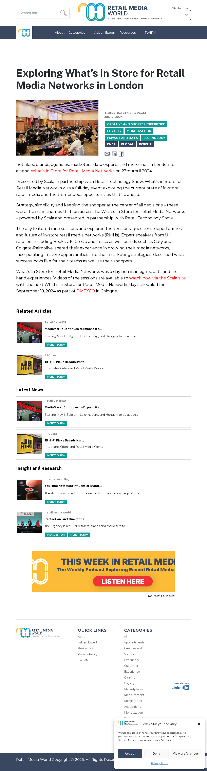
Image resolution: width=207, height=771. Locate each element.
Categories (77, 32)
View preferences (186, 753)
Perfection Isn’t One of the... (66, 519)
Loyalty (129, 683)
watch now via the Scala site (157, 278)
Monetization (133, 712)
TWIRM (150, 32)
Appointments (134, 642)
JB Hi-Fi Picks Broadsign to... (66, 362)
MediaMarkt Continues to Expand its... (73, 329)
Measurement (134, 695)
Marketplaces (133, 689)
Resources (127, 32)
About (59, 32)
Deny (156, 753)
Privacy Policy (159, 763)
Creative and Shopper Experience (133, 654)
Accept (130, 753)
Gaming (129, 677)
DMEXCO (85, 291)
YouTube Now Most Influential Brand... (73, 486)
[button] (199, 724)
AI (125, 636)
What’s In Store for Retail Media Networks (73, 171)
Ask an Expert (104, 32)
